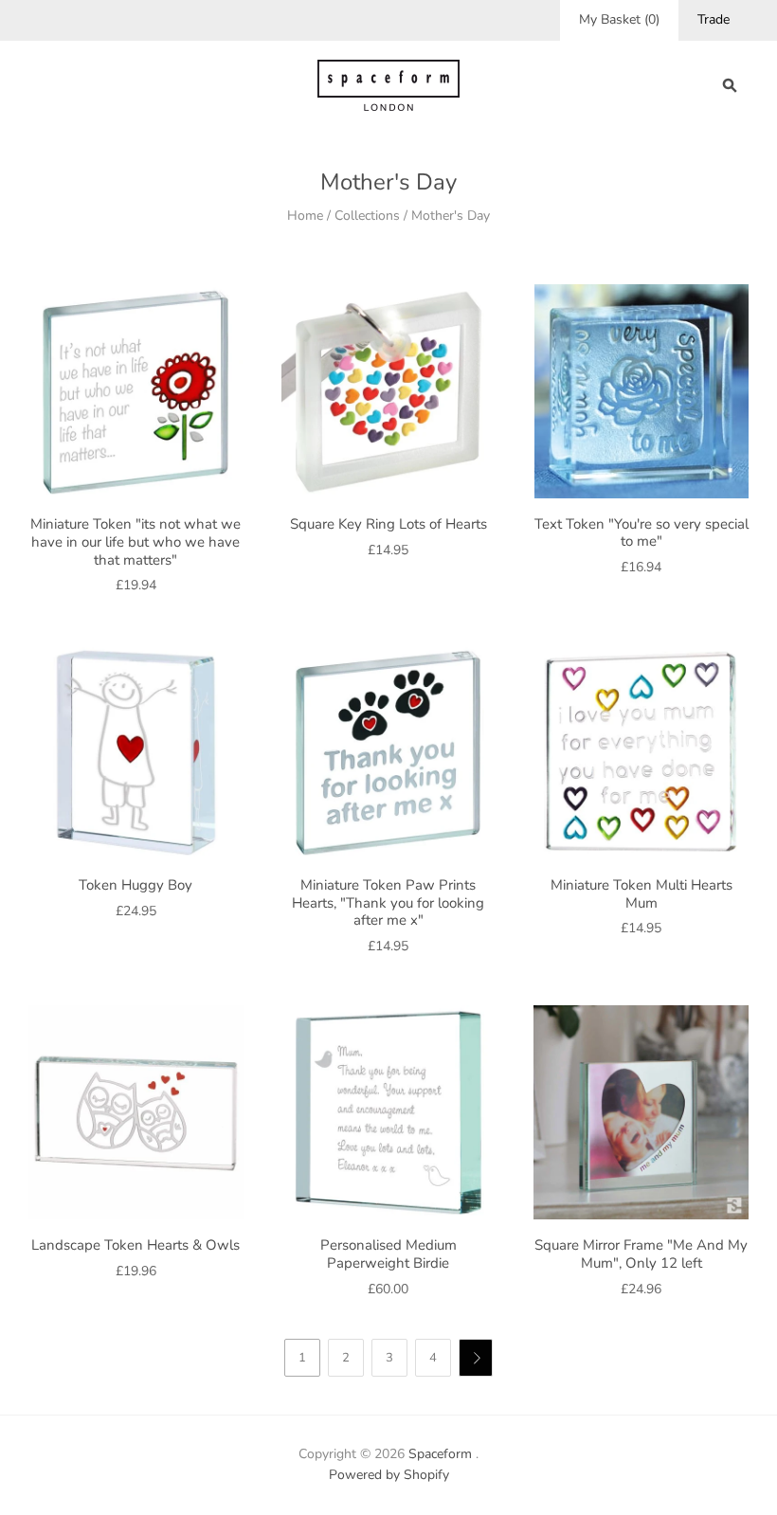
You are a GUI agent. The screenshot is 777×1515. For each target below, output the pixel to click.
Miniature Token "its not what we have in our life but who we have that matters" (135, 541)
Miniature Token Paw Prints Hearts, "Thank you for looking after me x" (388, 902)
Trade (713, 19)
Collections (367, 216)
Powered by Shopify (389, 1475)
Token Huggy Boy (135, 884)
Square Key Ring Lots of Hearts (388, 523)
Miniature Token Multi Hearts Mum (641, 893)
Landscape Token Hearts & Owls (135, 1244)
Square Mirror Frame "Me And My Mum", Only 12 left (641, 1253)
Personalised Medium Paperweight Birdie (388, 1253)
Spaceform (440, 1454)
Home (305, 216)
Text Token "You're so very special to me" (641, 532)
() (619, 19)
